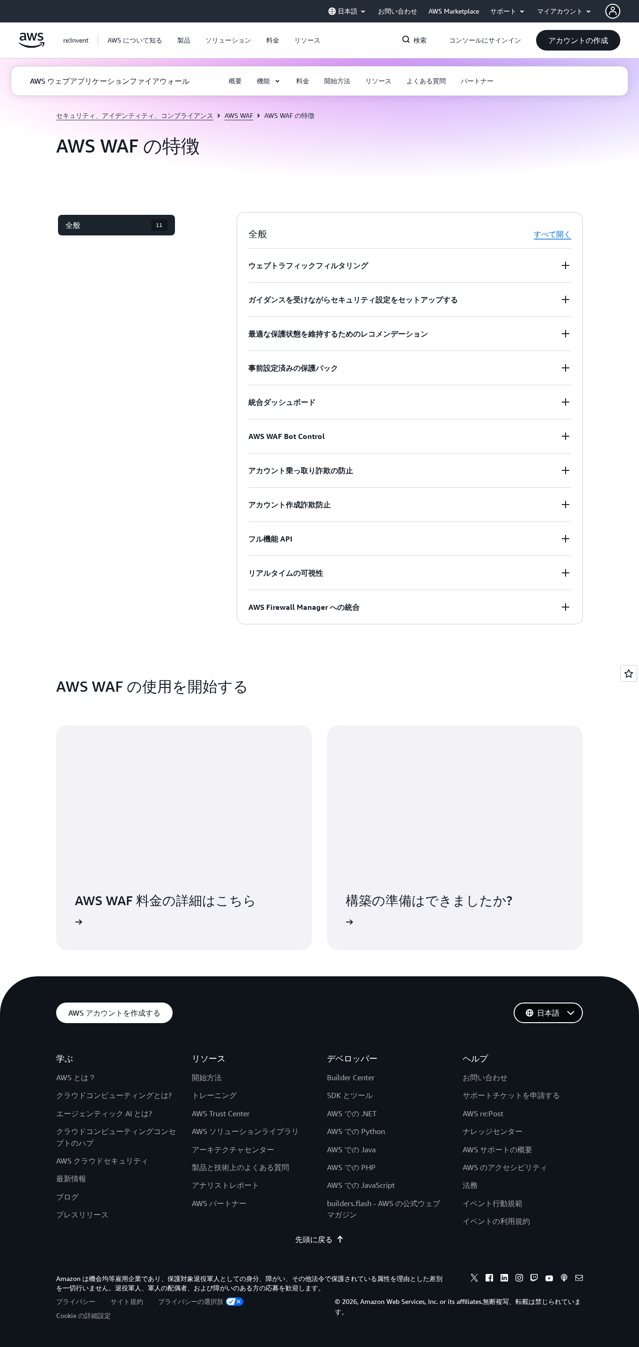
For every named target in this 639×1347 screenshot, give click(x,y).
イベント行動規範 (493, 1203)
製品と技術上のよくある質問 (240, 1167)
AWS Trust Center (221, 1113)
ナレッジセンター (493, 1131)
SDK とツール (350, 1095)
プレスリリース (82, 1214)
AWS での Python (356, 1131)
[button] (135, 40)
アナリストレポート (225, 1185)
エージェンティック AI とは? (104, 1113)
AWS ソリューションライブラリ (245, 1131)
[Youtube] (549, 1279)
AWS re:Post (483, 1113)
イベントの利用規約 (496, 1221)
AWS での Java (351, 1149)
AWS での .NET (352, 1113)
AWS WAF (239, 115)
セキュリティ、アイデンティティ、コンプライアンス (134, 115)
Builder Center (351, 1077)
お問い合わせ (485, 1077)
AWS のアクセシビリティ (505, 1167)
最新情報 (71, 1178)
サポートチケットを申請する (511, 1095)
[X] (474, 1279)
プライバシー (75, 1301)
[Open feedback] (628, 673)
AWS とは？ (76, 1077)
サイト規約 (126, 1301)
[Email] (579, 1279)
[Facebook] (489, 1279)
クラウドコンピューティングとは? (114, 1095)
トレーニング (214, 1095)
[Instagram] (519, 1279)
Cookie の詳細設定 (83, 1315)
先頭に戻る (314, 1239)
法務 (470, 1185)
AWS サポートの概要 (497, 1149)
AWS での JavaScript (361, 1185)
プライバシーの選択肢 (191, 1301)
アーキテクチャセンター (233, 1149)
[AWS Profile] (612, 11)
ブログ (67, 1196)
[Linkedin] (504, 1279)
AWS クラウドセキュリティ (102, 1160)
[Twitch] (534, 1279)
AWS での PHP (351, 1167)
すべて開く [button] (552, 234)
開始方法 (207, 1077)
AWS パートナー (219, 1203)
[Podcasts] (564, 1279)
